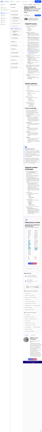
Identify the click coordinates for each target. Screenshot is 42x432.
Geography (30, 4)
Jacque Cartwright (35, 18)
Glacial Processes (27, 293)
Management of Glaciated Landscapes (31, 297)
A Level (25, 4)
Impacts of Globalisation (28, 307)
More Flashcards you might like (31, 312)
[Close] (24, 362)
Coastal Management (28, 305)
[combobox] (26, 1)
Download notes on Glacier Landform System (33, 362)
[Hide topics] (23, 4)
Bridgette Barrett (35, 19)
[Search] (30, 1)
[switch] (41, 431)
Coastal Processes (27, 299)
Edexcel (35, 4)
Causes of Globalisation (36, 305)
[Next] (41, 244)
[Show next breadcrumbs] (40, 4)
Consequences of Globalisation (29, 309)
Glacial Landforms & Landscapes (30, 295)
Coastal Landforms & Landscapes (30, 301)
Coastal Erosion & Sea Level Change (30, 303)
